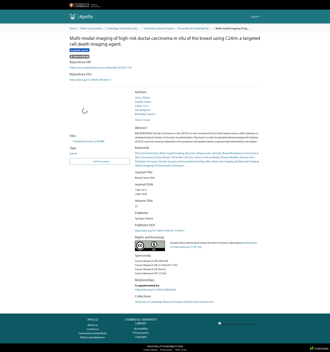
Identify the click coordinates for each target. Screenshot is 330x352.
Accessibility (141, 328)
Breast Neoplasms (232, 153)
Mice (208, 161)
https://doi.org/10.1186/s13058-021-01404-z (159, 230)
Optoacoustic (203, 153)
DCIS (137, 153)
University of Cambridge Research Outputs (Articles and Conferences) (195, 28)
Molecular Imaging (223, 161)
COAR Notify (321, 348)
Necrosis (190, 153)
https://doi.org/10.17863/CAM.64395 (155, 289)
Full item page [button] (100, 161)
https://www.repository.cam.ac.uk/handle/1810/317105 (101, 67)
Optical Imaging (144, 165)
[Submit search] (242, 16)
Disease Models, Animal (234, 157)
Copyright (141, 336)
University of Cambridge (161, 346)
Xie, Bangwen (143, 110)
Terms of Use (180, 349)
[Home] (85, 4)
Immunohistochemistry (191, 161)
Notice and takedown (92, 337)
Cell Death (176, 157)
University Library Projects (159, 28)
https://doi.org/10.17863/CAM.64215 (90, 79)
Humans (172, 161)
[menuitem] (247, 16)
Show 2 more (142, 120)
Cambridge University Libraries (123, 28)
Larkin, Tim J (142, 105)
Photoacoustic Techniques (169, 165)
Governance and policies (93, 333)
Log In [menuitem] (254, 16)
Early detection (150, 153)
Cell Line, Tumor (192, 157)
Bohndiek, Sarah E (145, 114)
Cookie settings (150, 349)
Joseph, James (143, 101)
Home (73, 28)
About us (92, 325)
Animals (216, 153)
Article (73, 153)
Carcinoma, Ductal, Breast (154, 157)
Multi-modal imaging (172, 153)
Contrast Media (211, 157)
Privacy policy (141, 332)
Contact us (93, 329)
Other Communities (91, 28)
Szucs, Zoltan (142, 97)
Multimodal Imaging (247, 161)
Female (162, 161)
